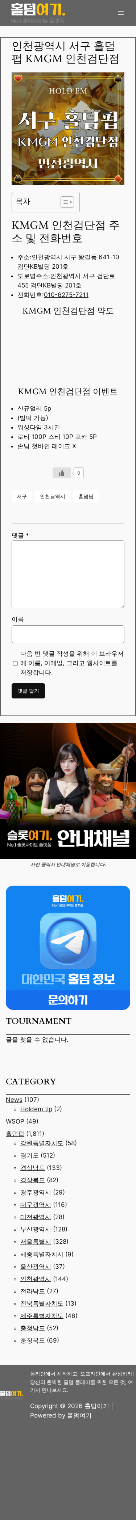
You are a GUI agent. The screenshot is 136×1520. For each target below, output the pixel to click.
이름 (18, 619)
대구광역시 (35, 1204)
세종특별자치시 (41, 1254)
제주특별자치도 (41, 1315)
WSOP (15, 1121)
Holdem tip (36, 1109)
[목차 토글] (63, 202)
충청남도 (32, 1328)
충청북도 (32, 1340)
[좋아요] (62, 472)
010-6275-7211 (66, 294)
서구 (22, 496)
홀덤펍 (86, 496)
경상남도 (32, 1167)
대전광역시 (35, 1217)
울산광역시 (35, 1266)
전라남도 (32, 1291)
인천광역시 (52, 496)
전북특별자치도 (41, 1303)
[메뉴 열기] (120, 13)
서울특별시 (35, 1241)
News (14, 1099)
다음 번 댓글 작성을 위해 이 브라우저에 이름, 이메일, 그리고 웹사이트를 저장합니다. (72, 663)
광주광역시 (35, 1192)
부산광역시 (35, 1229)
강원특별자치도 (41, 1143)
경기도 (29, 1155)
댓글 (20, 535)
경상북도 (32, 1180)
